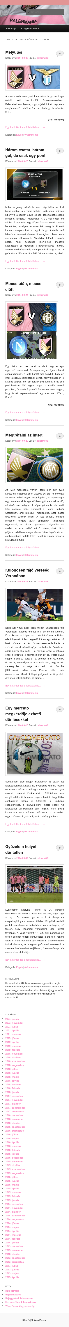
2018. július (11, 1069)
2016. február (12, 1150)
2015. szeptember (15, 1169)
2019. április (12, 1042)
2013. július (11, 1265)
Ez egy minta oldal (30, 28)
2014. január (12, 1242)
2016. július (11, 1134)
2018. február (12, 1088)
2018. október (13, 1057)
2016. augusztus (14, 1130)
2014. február (12, 1238)
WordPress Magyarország (20, 1306)
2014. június (12, 1223)
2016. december (14, 1115)
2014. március (13, 1234)
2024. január (12, 1019)
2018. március (13, 1084)
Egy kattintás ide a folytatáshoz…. (25, 127)
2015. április (12, 1188)
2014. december (14, 1204)
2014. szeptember (15, 1215)
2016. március (13, 1146)
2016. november (14, 1119)
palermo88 (42, 57)
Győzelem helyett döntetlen (21, 849)
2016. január (12, 1153)
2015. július (11, 1177)
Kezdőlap (11, 28)
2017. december (14, 1096)
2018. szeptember (15, 1061)
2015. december (14, 1157)
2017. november (14, 1099)
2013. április (12, 1277)
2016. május (12, 1138)
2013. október (13, 1254)
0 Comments (60, 54)
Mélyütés (13, 52)
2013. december (14, 1246)
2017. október (13, 1103)
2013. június (12, 1269)
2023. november (14, 1022)
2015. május (12, 1184)
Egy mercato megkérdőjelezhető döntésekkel (23, 713)
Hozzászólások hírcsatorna (20, 1302)
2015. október (13, 1165)
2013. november (14, 1250)
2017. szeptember (15, 1107)
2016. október (13, 1123)
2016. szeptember (15, 1126)
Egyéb (19, 134)
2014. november (14, 1207)
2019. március (13, 1046)
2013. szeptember (15, 1257)
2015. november (14, 1161)
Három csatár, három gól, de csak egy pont (25, 152)
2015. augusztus (14, 1173)
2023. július (11, 1026)
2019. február (12, 1049)
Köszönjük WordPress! (34, 1320)
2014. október (13, 1211)
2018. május (12, 1076)
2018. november (14, 1053)
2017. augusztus (14, 1111)
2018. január (12, 1092)
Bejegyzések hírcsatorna (19, 1298)
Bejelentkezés (13, 1294)
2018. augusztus (14, 1065)
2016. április (12, 1142)
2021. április (12, 1030)
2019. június (12, 1038)
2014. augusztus (14, 1219)
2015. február (12, 1196)
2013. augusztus (14, 1261)
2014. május (12, 1227)
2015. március (13, 1192)
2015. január (12, 1200)
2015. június (12, 1180)
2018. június (12, 1072)
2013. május (12, 1273)
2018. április (12, 1080)
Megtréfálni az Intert (24, 435)
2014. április (12, 1231)
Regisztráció (12, 1290)
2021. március (13, 1034)
